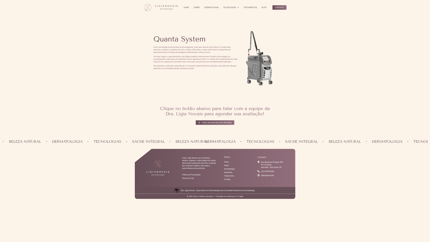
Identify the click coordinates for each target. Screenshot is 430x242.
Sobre (197, 7)
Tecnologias (229, 7)
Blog (264, 7)
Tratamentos (250, 7)
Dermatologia (211, 7)
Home (186, 7)
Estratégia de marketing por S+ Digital (229, 196)
